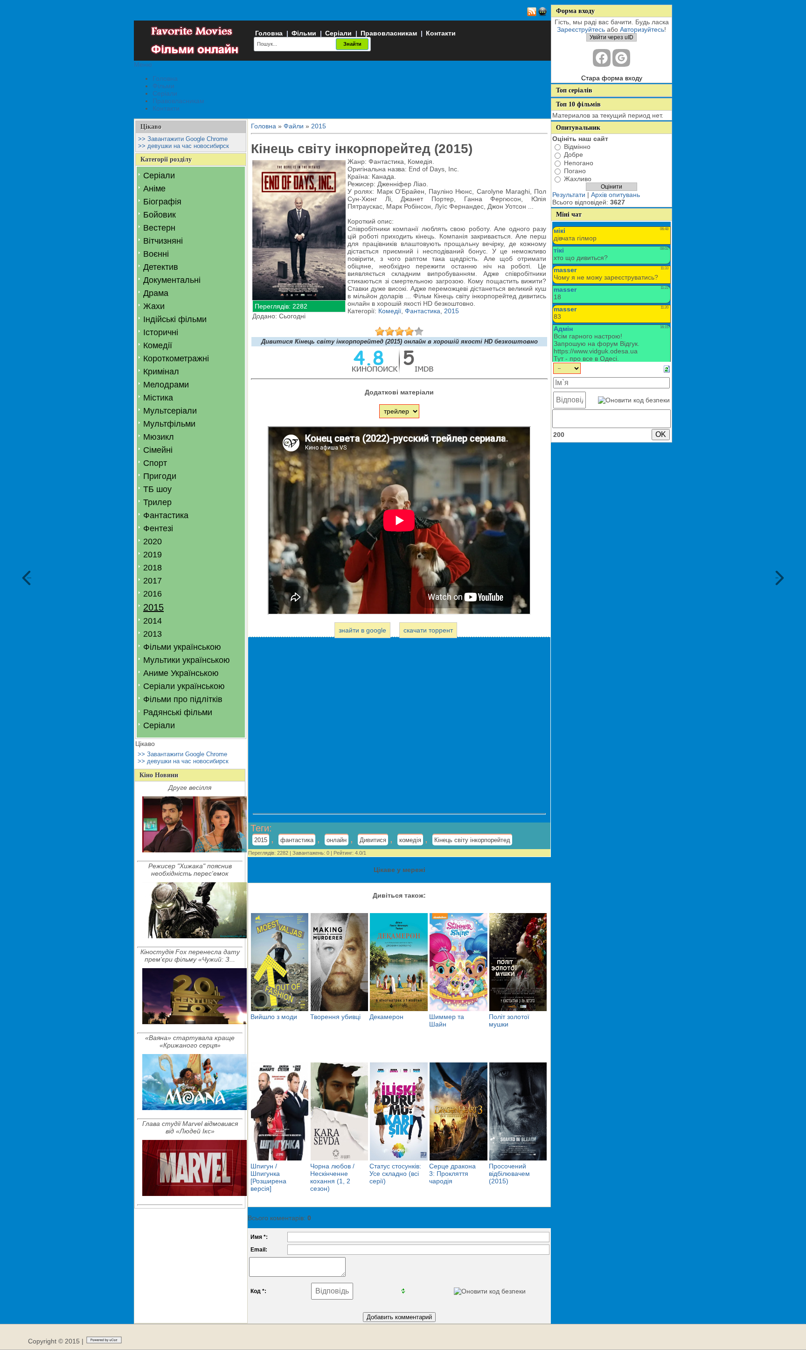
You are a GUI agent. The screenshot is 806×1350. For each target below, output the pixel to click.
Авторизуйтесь (642, 29)
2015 (153, 607)
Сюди (29, 578)
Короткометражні (176, 358)
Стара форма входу (611, 78)
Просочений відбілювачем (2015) (509, 1173)
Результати (568, 194)
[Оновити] (667, 369)
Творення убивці (335, 1016)
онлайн (337, 840)
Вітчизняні (163, 241)
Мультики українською (186, 660)
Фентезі (158, 528)
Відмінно (577, 146)
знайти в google (362, 630)
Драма (155, 293)
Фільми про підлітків (182, 699)
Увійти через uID (611, 37)
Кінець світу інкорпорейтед (472, 840)
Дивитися (373, 840)
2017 (152, 580)
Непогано (578, 163)
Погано (575, 171)
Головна (269, 33)
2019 (152, 554)
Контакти (441, 33)
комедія (410, 840)
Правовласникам (389, 33)
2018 (152, 567)
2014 (152, 621)
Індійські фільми (175, 319)
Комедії (157, 345)
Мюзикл (158, 437)
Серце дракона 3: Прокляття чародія (452, 1173)
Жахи (154, 306)
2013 (152, 634)
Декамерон (386, 1016)
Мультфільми (169, 424)
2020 (152, 541)
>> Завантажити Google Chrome (183, 138)
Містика (158, 397)
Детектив (160, 267)
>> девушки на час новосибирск (183, 145)
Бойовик (159, 214)
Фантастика (165, 515)
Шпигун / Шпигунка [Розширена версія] (268, 1177)
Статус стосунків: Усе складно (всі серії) (395, 1173)
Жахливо (577, 179)
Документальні (172, 280)
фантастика (296, 840)
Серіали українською (184, 686)
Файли (294, 126)
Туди (777, 578)
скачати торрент (428, 630)
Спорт (155, 463)
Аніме (154, 188)
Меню (143, 64)
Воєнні (156, 254)
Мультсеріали (170, 410)
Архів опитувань (615, 194)
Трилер (157, 502)
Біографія (162, 201)
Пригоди (159, 476)
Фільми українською (182, 647)
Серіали (338, 33)
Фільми (304, 33)
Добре (573, 155)
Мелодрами (166, 384)
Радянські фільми (177, 712)
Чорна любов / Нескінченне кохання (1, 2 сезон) (332, 1177)
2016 (152, 593)
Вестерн (159, 227)
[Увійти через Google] (621, 58)
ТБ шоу (157, 489)
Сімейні (158, 450)
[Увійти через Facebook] (602, 58)
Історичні (160, 332)
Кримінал (161, 371)
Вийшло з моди (273, 1016)
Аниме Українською (181, 673)
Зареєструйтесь (581, 29)
